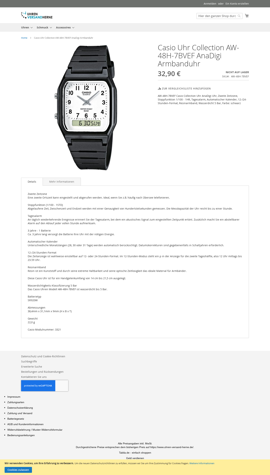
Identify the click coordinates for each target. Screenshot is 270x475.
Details (32, 181)
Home (24, 37)
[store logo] (36, 15)
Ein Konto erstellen (237, 3)
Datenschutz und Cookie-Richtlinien (43, 356)
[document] (135, 467)
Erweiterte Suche (31, 366)
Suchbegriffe (29, 361)
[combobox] (219, 16)
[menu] (135, 27)
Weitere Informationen (201, 463)
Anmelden (210, 3)
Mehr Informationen (61, 181)
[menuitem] (26, 27)
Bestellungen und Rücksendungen (42, 371)
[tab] (32, 182)
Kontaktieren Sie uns (34, 377)
